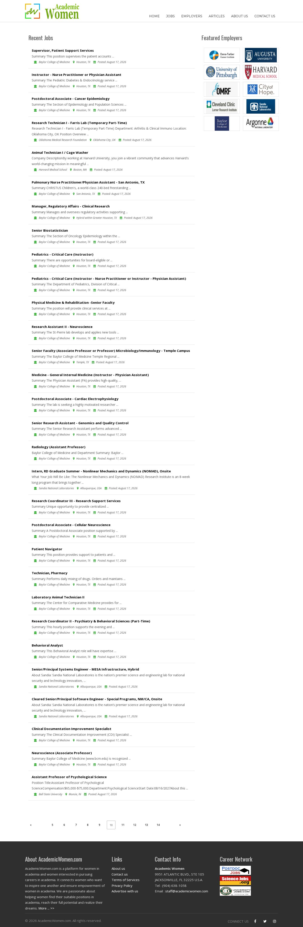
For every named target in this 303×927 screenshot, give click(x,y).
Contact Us (264, 16)
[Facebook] (255, 921)
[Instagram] (274, 921)
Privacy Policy (122, 885)
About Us (239, 16)
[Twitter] (265, 921)
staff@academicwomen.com (186, 891)
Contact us (120, 874)
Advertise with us (125, 891)
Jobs (170, 16)
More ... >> (46, 908)
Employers (191, 16)
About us (118, 868)
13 (146, 825)
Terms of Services (126, 880)
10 (111, 825)
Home (154, 16)
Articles (217, 16)
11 (122, 825)
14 (158, 825)
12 (134, 825)
